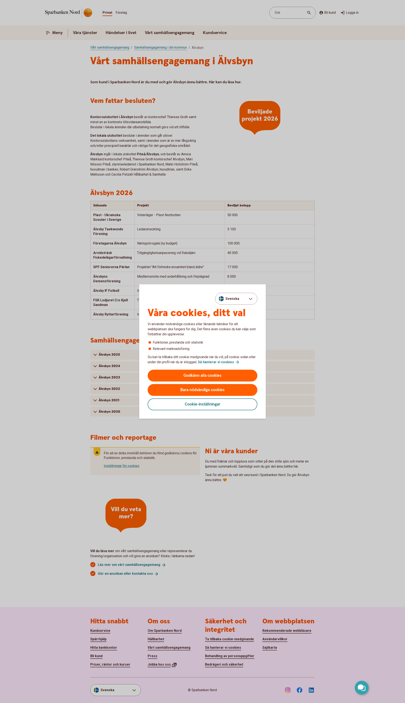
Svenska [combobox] (232, 298)
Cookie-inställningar (202, 404)
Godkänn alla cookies (202, 375)
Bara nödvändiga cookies (202, 390)
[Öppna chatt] (362, 688)
